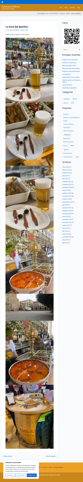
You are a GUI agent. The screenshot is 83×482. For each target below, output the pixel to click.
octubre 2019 (66, 225)
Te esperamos (66, 74)
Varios (72, 103)
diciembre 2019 (66, 219)
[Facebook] (2, 2)
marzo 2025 (65, 167)
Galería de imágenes (68, 130)
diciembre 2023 (66, 181)
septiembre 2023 (67, 187)
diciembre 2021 (66, 208)
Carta (65, 7)
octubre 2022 (66, 199)
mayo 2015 (65, 240)
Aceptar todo (31, 475)
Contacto (72, 7)
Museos (65, 145)
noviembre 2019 (67, 222)
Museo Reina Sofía (68, 142)
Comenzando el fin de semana (70, 77)
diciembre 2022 (66, 193)
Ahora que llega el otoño (69, 65)
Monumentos (66, 138)
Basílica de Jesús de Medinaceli (71, 117)
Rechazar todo (21, 475)
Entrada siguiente (51, 456)
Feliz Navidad (66, 127)
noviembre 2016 (67, 237)
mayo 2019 (65, 228)
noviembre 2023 (67, 184)
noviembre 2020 (67, 213)
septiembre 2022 (67, 202)
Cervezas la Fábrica (11, 6)
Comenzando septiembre (69, 88)
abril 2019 (65, 231)
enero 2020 (65, 216)
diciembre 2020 (66, 210)
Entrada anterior (7, 456)
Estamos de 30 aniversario (69, 59)
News (75, 99)
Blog (78, 7)
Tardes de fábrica (67, 85)
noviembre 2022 (67, 196)
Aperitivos (66, 114)
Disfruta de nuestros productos (71, 71)
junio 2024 (65, 176)
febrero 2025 (66, 170)
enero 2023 (65, 190)
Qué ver (66, 149)
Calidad (65, 121)
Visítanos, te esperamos (69, 62)
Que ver (66, 103)
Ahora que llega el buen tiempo (71, 68)
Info (60, 7)
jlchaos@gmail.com (42, 13)
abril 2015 (65, 243)
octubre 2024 (66, 173)
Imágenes (67, 99)
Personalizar (10, 475)
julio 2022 (65, 205)
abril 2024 (65, 178)
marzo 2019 (65, 234)
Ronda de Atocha (67, 153)
